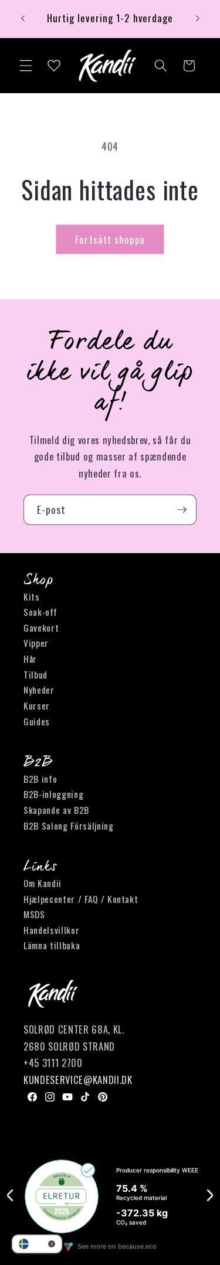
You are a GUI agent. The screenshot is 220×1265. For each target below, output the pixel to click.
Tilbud (35, 674)
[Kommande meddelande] (198, 19)
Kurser (36, 705)
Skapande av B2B (56, 809)
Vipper (36, 642)
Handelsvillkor (51, 929)
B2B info (40, 778)
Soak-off (40, 611)
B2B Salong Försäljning (68, 825)
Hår (30, 658)
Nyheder (39, 689)
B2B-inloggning (53, 793)
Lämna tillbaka (51, 945)
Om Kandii (42, 883)
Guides (36, 721)
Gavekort (41, 627)
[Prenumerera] (182, 510)
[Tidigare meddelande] (23, 19)
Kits (31, 596)
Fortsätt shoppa (110, 239)
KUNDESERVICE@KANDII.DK (78, 1079)
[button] (26, 66)
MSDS (34, 914)
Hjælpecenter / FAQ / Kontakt (80, 898)
